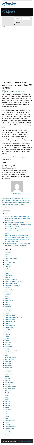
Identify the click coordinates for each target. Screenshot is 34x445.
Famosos (7, 344)
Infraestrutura (8, 363)
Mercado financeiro (10, 387)
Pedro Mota (8, 91)
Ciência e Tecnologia (11, 279)
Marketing (7, 378)
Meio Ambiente (9, 382)
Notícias (7, 408)
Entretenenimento (10, 325)
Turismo (7, 435)
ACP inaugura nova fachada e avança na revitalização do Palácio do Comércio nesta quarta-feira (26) (17, 218)
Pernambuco (8, 410)
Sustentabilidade (10, 429)
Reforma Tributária (10, 420)
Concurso (7, 292)
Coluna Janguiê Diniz (11, 283)
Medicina (7, 380)
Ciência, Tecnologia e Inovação (14, 281)
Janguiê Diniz (9, 372)
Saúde (6, 422)
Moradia (7, 393)
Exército (7, 340)
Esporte (7, 332)
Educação (8, 311)
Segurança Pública (10, 426)
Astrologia (8, 264)
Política (7, 416)
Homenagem (8, 361)
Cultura (7, 302)
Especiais (7, 330)
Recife (6, 418)
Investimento (8, 368)
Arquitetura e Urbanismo (12, 258)
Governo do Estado (10, 357)
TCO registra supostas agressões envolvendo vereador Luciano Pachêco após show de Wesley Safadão (18, 225)
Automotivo (8, 267)
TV (5, 437)
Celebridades (9, 275)
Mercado (7, 384)
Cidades (7, 277)
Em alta (7, 313)
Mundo (7, 395)
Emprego (7, 323)
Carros (7, 273)
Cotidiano (7, 294)
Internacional (8, 366)
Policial (7, 414)
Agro (6, 256)
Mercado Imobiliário (10, 389)
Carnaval (7, 271)
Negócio (7, 401)
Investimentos (9, 370)
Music (6, 397)
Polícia (7, 412)
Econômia (8, 309)
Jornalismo (8, 374)
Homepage (4, 75)
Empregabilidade (10, 321)
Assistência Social (10, 262)
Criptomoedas (9, 300)
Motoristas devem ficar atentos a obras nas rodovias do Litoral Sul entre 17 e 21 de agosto (17, 231)
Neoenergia (8, 405)
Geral (6, 355)
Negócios (7, 403)
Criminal (7, 298)
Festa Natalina (9, 347)
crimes (6, 296)
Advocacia (8, 252)
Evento (7, 336)
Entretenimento (9, 328)
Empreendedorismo (10, 315)
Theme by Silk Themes (24, 441)
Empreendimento (10, 319)
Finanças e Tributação (11, 351)
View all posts (17, 196)
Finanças (7, 349)
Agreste (7, 254)
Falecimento (8, 342)
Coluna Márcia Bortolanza (12, 286)
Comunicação (9, 290)
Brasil (6, 269)
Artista (6, 260)
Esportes (7, 334)
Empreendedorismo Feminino (13, 317)
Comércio (7, 288)
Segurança (8, 424)
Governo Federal (10, 359)
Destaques (8, 307)
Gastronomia (8, 353)
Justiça (7, 376)
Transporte (8, 433)
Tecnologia (8, 431)
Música (7, 399)
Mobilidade (8, 391)
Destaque (7, 304)
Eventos (7, 338)
